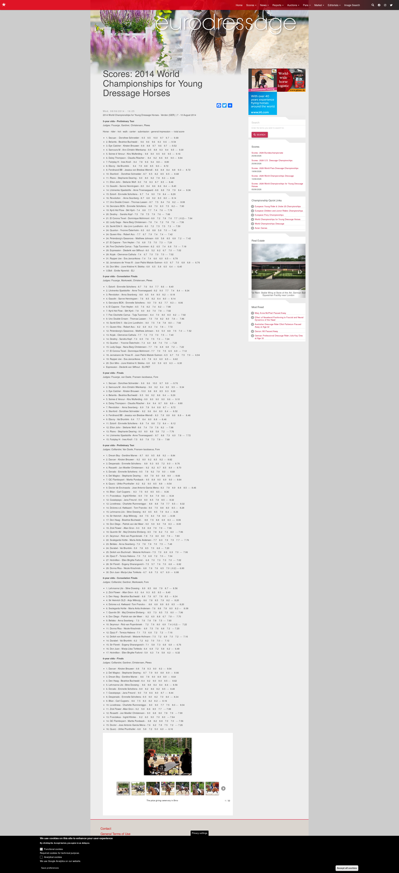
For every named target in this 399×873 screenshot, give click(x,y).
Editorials (333, 5)
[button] (256, 271)
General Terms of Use (115, 834)
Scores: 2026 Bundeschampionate (267, 152)
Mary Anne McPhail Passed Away (270, 313)
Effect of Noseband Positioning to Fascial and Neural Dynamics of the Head (279, 319)
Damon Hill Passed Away (266, 331)
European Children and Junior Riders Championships (279, 210)
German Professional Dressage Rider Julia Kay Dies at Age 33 (279, 337)
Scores (250, 5)
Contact (106, 829)
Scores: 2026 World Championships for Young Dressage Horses (277, 185)
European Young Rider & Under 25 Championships (278, 206)
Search (260, 134)
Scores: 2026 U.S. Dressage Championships (272, 160)
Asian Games (261, 227)
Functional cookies (53, 848)
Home (239, 5)
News (263, 5)
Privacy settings (199, 833)
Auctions (292, 5)
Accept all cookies (347, 868)
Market (318, 5)
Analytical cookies (53, 856)
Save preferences (50, 867)
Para (306, 5)
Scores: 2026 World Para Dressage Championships (275, 168)
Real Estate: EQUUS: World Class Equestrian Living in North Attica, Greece (278, 294)
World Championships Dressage (269, 223)
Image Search (352, 5)
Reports (277, 5)
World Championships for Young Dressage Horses (278, 219)
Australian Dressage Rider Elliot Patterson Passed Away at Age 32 (278, 326)
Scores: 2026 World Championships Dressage (273, 175)
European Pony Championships (269, 214)
